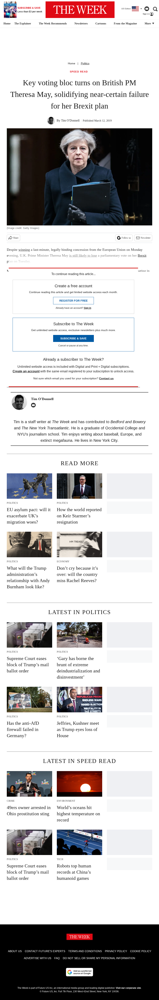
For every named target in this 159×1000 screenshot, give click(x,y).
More (148, 23)
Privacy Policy (116, 951)
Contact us (106, 378)
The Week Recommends (53, 23)
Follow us (126, 237)
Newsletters (81, 23)
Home (71, 63)
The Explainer (22, 23)
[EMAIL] (34, 405)
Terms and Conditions (85, 951)
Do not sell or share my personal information (99, 958)
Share (15, 237)
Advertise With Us (37, 958)
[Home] (6, 23)
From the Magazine (125, 23)
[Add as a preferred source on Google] (79, 972)
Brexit (142, 255)
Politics (85, 63)
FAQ (57, 958)
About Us (15, 951)
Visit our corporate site (128, 988)
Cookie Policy (140, 951)
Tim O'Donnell (70, 120)
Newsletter (145, 237)
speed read (79, 72)
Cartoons (100, 23)
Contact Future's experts (45, 951)
